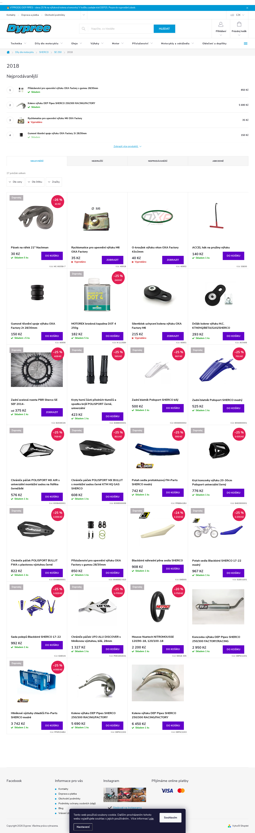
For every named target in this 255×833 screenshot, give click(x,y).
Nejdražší (97, 161)
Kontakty (11, 15)
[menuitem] (19, 43)
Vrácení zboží (65, 813)
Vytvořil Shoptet (240, 825)
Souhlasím (170, 817)
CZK (238, 15)
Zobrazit (113, 260)
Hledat (164, 29)
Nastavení (83, 827)
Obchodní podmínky (55, 15)
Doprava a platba (30, 15)
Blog (60, 808)
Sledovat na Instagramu (127, 808)
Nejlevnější (37, 161)
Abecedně (218, 161)
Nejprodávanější (157, 161)
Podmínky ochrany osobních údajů (77, 803)
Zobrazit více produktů (126, 146)
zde (151, 819)
